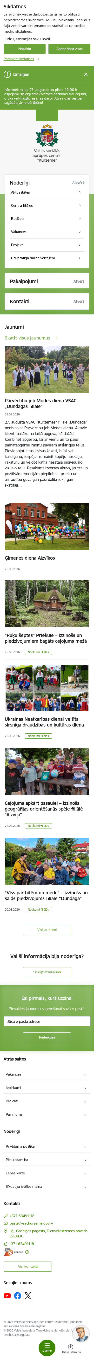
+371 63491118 (22, 1216)
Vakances (13, 1074)
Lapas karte (15, 1173)
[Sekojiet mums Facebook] (17, 1295)
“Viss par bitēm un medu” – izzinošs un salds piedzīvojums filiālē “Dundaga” (46, 895)
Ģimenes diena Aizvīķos (30, 558)
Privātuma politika (20, 1146)
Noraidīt (24, 49)
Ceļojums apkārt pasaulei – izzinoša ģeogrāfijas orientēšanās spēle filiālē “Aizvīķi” (44, 808)
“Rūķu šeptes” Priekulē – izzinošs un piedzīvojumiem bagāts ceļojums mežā (46, 638)
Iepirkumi (13, 1087)
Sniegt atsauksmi (47, 972)
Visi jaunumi (47, 930)
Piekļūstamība (17, 1159)
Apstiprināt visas (69, 49)
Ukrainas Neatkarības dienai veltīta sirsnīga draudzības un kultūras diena (44, 722)
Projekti (12, 1101)
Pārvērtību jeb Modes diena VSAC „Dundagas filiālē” (40, 403)
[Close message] (85, 74)
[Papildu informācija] (27, 1252)
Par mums (14, 1114)
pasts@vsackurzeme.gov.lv (31, 1223)
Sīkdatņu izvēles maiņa (24, 1186)
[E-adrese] (13, 1252)
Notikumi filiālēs (38, 652)
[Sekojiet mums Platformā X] (28, 1295)
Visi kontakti (28, 1266)
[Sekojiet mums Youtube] (7, 1295)
